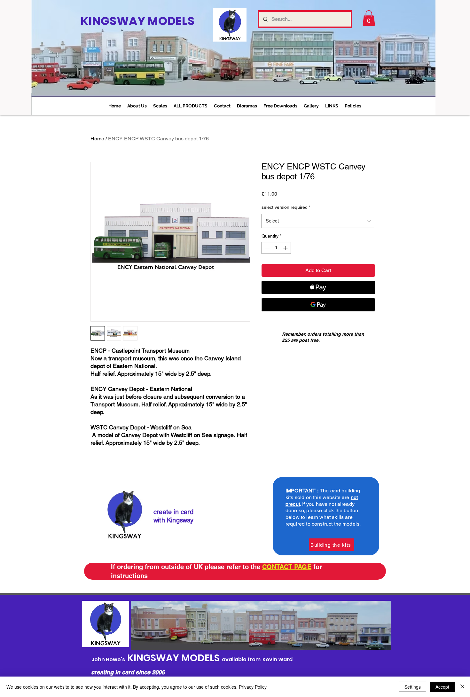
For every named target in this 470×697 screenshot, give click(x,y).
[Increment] (286, 248)
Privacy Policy (253, 687)
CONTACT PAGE (286, 567)
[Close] (462, 687)
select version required (286, 207)
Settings (412, 687)
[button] (160, 105)
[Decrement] (266, 248)
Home (97, 139)
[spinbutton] (276, 248)
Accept (442, 687)
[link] (368, 18)
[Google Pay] (318, 304)
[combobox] (318, 221)
